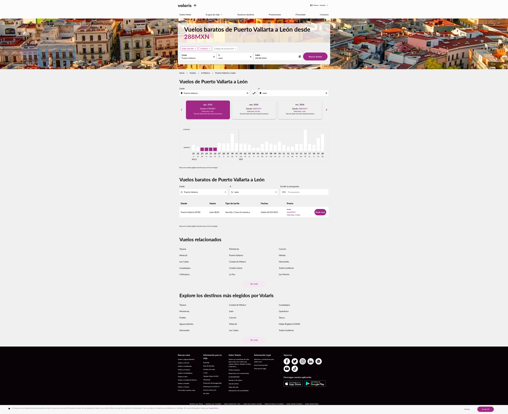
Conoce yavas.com (209, 390)
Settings (467, 409)
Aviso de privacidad (261, 365)
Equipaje (206, 362)
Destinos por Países (196, 404)
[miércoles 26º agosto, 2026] (215, 149)
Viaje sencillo (188, 48)
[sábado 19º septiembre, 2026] (318, 144)
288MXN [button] (196, 36)
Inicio (181, 73)
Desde (184, 55)
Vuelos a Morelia (183, 383)
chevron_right (326, 110)
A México (205, 73)
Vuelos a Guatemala (185, 366)
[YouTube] (287, 369)
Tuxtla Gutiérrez (286, 268)
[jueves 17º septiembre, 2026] (309, 147)
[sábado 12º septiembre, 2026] (288, 148)
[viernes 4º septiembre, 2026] (253, 149)
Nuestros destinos (245, 14)
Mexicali (183, 255)
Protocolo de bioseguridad (212, 383)
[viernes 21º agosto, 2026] (193, 148)
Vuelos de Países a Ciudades (274, 404)
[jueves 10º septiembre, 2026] (279, 146)
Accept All (485, 409)
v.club (205, 373)
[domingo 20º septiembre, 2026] (322, 142)
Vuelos (193, 73)
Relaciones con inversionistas (239, 373)
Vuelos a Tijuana (183, 387)
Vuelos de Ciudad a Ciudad (252, 404)
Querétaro (284, 311)
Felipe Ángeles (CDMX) (289, 324)
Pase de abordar (208, 366)
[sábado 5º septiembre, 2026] (258, 149)
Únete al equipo (234, 370)
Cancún (282, 249)
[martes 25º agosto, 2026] (210, 149)
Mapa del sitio (233, 387)
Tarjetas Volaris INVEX (211, 376)
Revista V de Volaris (235, 380)
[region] (254, 409)
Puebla (182, 317)
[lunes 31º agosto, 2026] (236, 147)
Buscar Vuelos (315, 56)
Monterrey (234, 249)
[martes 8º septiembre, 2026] (271, 147)
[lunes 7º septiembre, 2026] (266, 146)
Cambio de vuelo (209, 369)
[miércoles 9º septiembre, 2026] (275, 148)
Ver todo (206, 393)
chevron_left (181, 110)
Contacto (324, 14)
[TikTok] (295, 369)
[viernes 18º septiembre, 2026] (314, 148)
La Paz (232, 274)
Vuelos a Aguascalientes (186, 359)
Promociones (275, 14)
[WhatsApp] (318, 361)
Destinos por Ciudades (213, 404)
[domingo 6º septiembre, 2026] (262, 147)
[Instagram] (303, 361)
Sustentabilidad (234, 377)
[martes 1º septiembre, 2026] (240, 147)
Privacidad (300, 14)
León (231, 311)
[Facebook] (287, 361)
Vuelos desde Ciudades (294, 404)
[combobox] (197, 58)
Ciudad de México (237, 261)
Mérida (282, 255)
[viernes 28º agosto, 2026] (223, 147)
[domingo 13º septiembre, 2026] (292, 148)
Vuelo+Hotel (185, 14)
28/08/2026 (261, 58)
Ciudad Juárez (235, 268)
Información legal (260, 369)
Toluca (282, 317)
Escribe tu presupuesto (289, 186)
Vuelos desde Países (312, 404)
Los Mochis (284, 274)
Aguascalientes (186, 324)
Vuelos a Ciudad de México (187, 380)
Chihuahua (184, 274)
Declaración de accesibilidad (238, 391)
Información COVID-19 (211, 387)
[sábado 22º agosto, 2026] (197, 149)
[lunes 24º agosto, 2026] (206, 149)
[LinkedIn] (310, 361)
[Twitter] (295, 361)
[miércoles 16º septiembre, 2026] (305, 140)
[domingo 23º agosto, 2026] (202, 149)
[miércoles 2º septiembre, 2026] (245, 147)
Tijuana (182, 249)
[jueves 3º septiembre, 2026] (249, 148)
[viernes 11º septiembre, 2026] (283, 148)
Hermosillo (284, 261)
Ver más (254, 284)
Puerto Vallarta (236, 255)
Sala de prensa (234, 384)
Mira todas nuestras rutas (186, 390)
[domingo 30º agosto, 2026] (232, 142)
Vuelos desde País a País (232, 404)
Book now (320, 212)
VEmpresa (206, 380)
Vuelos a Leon (182, 376)
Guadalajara (184, 268)
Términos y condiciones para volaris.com (264, 360)
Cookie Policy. (214, 408)
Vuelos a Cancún (183, 363)
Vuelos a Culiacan (184, 370)
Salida (257, 55)
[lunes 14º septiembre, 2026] (296, 147)
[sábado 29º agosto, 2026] (228, 147)
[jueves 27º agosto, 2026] (219, 147)
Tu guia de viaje (214, 14)
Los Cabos (184, 261)
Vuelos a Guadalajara (185, 373)
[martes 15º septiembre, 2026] (301, 147)
